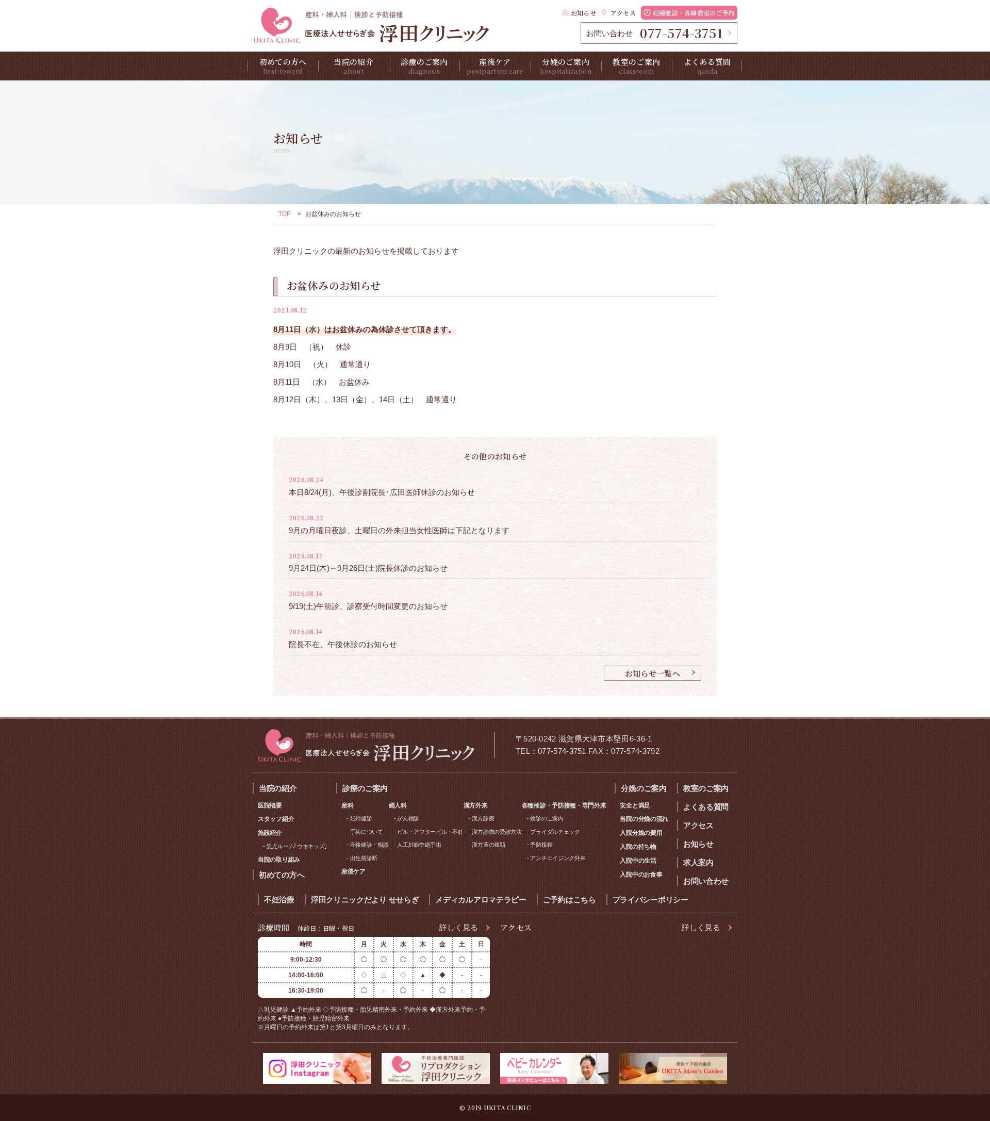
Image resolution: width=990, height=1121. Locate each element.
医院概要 (270, 805)
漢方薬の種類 (488, 845)
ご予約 (694, 12)
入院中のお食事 (641, 874)
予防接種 (541, 845)
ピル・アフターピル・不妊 (430, 832)
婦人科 (398, 805)
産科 (347, 805)
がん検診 (408, 818)
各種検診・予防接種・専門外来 (564, 805)
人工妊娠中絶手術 (419, 845)
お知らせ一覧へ (652, 673)
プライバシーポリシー (650, 899)
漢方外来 (476, 805)
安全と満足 (635, 805)
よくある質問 (707, 65)
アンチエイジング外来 (557, 858)
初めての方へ (283, 65)
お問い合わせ (706, 881)
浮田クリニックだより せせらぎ (365, 899)
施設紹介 (270, 832)
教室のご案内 (636, 65)
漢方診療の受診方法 (496, 832)
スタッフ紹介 (276, 818)
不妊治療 (279, 899)
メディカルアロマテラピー (480, 899)
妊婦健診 (361, 818)
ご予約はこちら (569, 899)
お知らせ (583, 12)
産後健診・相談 (369, 845)
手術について (366, 832)
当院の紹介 (353, 65)
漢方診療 (483, 818)
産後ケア (495, 65)
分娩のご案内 (565, 65)
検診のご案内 (546, 818)
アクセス (623, 12)
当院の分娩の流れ (644, 818)
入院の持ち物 (638, 846)
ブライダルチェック (555, 832)
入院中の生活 (638, 860)
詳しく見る (458, 928)
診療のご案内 (424, 65)
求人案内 (698, 862)
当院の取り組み (279, 859)
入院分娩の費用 (641, 832)
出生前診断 (364, 858)
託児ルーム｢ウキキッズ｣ (297, 846)
